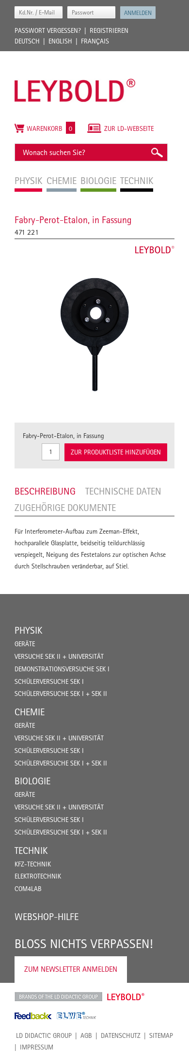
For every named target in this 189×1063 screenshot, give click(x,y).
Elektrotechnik (38, 876)
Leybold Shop (126, 997)
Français (95, 41)
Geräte (25, 644)
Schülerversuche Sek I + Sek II (61, 693)
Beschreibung (45, 491)
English (60, 41)
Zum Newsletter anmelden (70, 969)
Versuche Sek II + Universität (59, 656)
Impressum (36, 1047)
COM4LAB (28, 889)
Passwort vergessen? (48, 30)
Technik (31, 850)
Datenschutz (121, 1035)
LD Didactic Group (44, 1035)
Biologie (32, 781)
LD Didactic (58, 997)
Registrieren (109, 30)
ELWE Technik (76, 1015)
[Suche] (156, 152)
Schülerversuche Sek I (49, 681)
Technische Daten (123, 491)
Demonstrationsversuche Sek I (62, 669)
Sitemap (161, 1035)
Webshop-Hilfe (47, 916)
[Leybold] (75, 56)
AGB (86, 1035)
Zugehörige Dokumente (65, 507)
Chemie (30, 712)
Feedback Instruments (33, 1015)
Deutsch (27, 41)
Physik (28, 630)
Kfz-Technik (33, 864)
